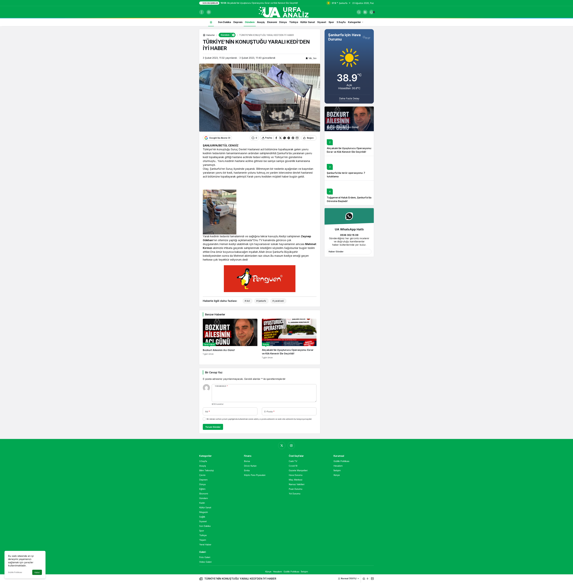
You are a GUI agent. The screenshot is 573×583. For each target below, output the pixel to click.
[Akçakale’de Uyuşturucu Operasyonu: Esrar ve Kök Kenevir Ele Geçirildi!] (289, 339)
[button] (365, 12)
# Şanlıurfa (261, 301)
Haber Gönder (336, 251)
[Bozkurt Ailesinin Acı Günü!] (230, 339)
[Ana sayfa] (211, 22)
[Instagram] (291, 445)
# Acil (247, 301)
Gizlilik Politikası (15, 572)
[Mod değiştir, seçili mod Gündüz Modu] (208, 12)
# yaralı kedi (278, 301)
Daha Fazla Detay (349, 98)
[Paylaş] (371, 578)
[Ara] (358, 12)
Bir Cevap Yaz (213, 372)
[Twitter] (281, 445)
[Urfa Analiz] (286, 11)
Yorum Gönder (213, 427)
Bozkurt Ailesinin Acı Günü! (343, 127)
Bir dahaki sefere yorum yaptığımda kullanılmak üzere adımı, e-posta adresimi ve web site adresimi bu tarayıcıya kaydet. (259, 419)
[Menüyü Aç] (201, 12)
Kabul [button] (37, 572)
